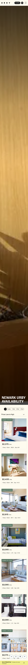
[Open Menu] (26, 3)
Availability (17, 2)
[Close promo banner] (24, 663)
